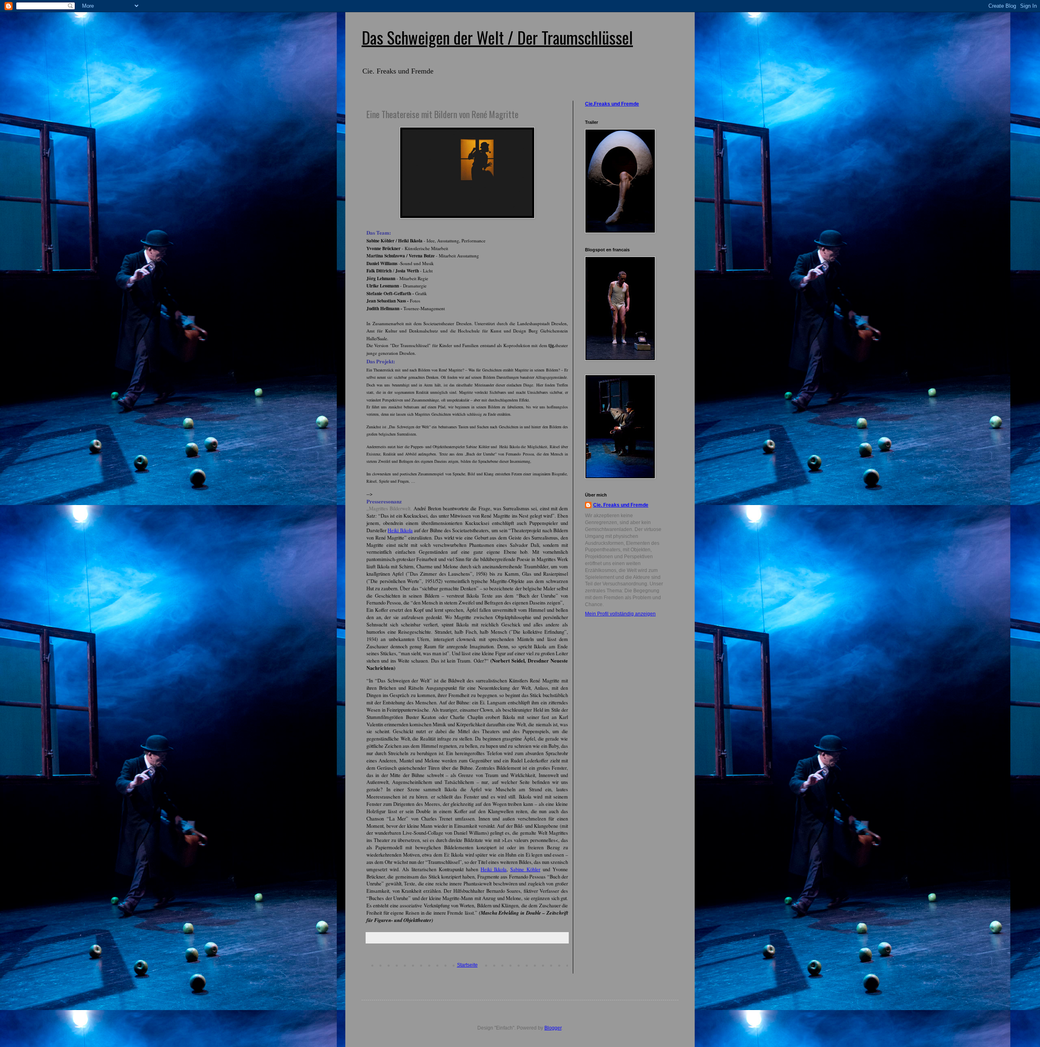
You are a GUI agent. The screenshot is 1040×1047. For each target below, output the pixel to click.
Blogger (552, 1028)
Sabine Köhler (525, 869)
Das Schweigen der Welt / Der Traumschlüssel (497, 37)
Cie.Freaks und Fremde (612, 104)
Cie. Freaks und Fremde (620, 505)
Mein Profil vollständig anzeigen (620, 614)
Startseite (467, 965)
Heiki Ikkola (400, 530)
